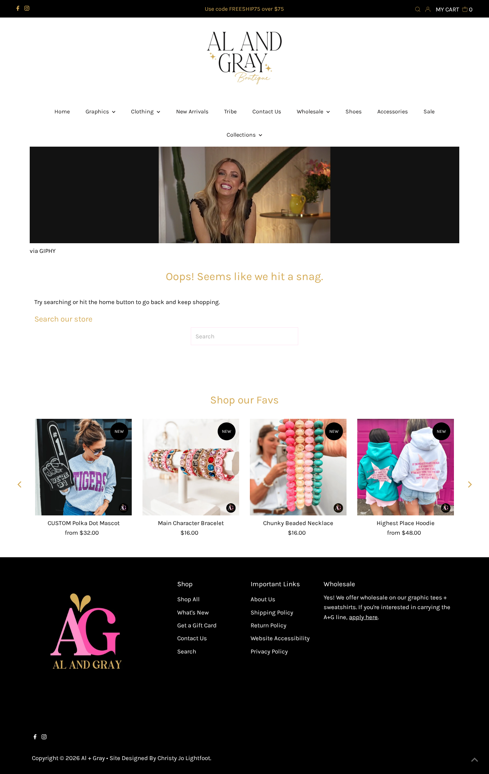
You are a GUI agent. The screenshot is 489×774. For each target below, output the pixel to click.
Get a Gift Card (197, 625)
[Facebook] (18, 9)
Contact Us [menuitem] (266, 111)
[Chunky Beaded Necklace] (298, 467)
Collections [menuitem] (242, 134)
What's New (193, 612)
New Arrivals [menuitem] (192, 111)
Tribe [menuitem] (230, 111)
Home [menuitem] (62, 111)
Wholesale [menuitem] (311, 111)
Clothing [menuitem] (143, 111)
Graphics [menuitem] (98, 111)
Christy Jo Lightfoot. (184, 757)
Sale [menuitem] (429, 111)
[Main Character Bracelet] (190, 467)
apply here (363, 617)
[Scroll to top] (475, 760)
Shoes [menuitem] (353, 111)
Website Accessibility (280, 638)
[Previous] (20, 484)
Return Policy (268, 625)
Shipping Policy (272, 612)
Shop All (188, 599)
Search (186, 651)
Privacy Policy (269, 651)
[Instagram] (27, 9)
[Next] (469, 484)
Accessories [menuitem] (392, 111)
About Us (263, 599)
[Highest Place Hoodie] (405, 467)
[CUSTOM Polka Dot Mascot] (83, 467)
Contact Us (192, 638)
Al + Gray (93, 757)
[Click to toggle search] (417, 9)
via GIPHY (42, 250)
